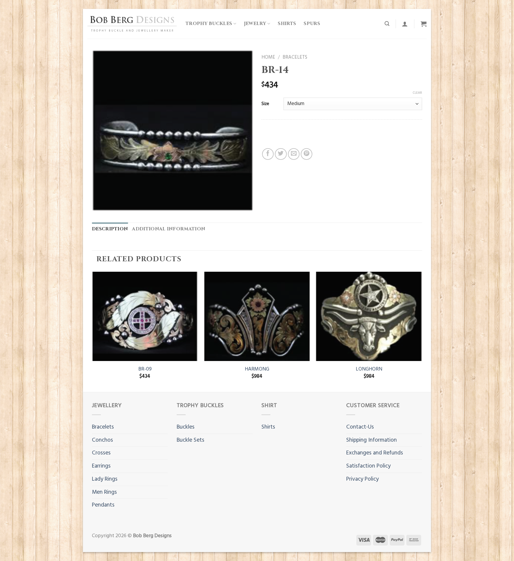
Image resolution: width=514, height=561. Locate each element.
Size (265, 104)
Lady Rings (104, 479)
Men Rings (104, 492)
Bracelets (295, 57)
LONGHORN (369, 369)
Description (110, 229)
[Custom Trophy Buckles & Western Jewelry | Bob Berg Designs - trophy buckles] (132, 23)
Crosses (101, 453)
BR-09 (145, 369)
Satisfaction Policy (368, 466)
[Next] (421, 331)
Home (268, 57)
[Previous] (92, 331)
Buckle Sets (190, 440)
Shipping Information (371, 440)
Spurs (312, 24)
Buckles (186, 427)
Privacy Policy (362, 479)
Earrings (101, 466)
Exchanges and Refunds (374, 453)
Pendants (103, 505)
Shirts (287, 24)
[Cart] (424, 23)
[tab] (110, 229)
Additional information (168, 229)
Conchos (102, 440)
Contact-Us (360, 427)
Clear (417, 93)
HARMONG (257, 369)
